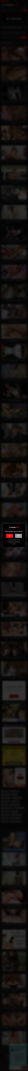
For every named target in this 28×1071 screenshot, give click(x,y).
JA (9, 535)
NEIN (18, 535)
